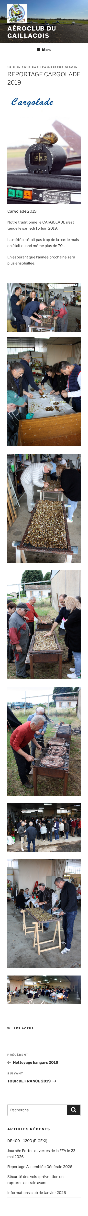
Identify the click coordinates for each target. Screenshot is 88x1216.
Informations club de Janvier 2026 (36, 1193)
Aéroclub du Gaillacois (31, 32)
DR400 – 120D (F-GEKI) (27, 1141)
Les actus (24, 1028)
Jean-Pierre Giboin (59, 67)
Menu (46, 50)
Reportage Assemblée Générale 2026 (39, 1167)
